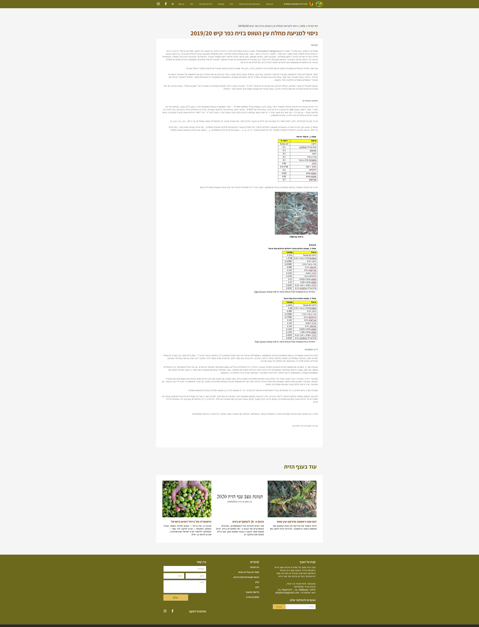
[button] (172, 4)
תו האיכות (269, 4)
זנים (231, 4)
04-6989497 (301, 589)
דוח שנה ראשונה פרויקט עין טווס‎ (297, 521)
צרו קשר (181, 4)
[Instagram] (158, 3)
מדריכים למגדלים (205, 4)
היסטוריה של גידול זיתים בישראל (191, 521)
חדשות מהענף (252, 592)
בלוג (191, 4)
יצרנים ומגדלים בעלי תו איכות (249, 4)
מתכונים (221, 4)
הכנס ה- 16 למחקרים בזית (248, 521)
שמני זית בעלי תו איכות (248, 572)
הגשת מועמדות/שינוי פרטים (246, 577)
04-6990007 (285, 589)
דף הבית (313, 25)
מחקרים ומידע (252, 597)
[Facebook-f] (165, 3)
